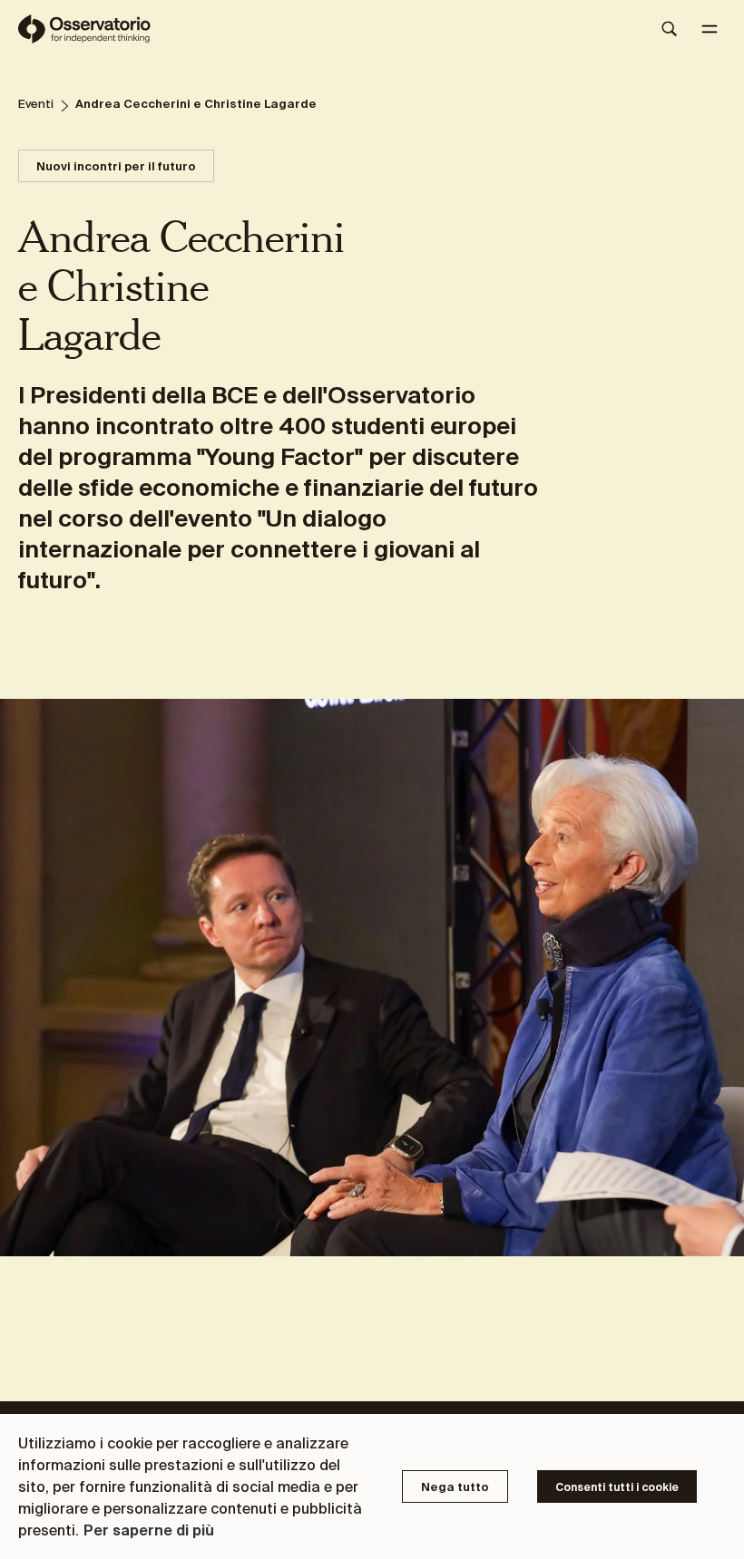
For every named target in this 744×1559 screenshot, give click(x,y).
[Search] (669, 29)
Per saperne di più (148, 1530)
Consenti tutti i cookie (617, 1487)
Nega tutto (455, 1487)
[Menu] (709, 29)
